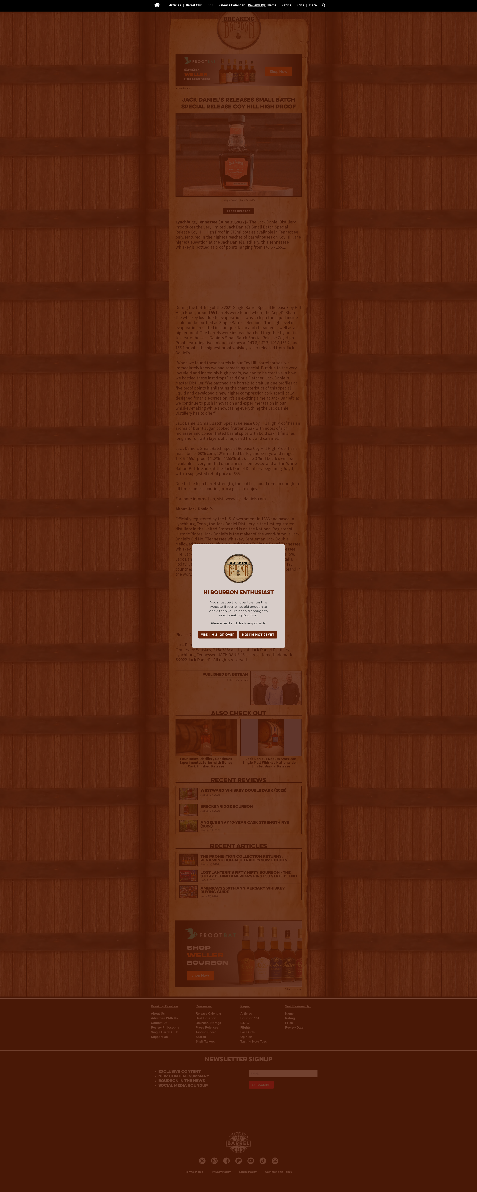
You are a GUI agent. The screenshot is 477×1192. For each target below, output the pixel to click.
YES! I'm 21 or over (218, 635)
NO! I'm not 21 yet (258, 635)
